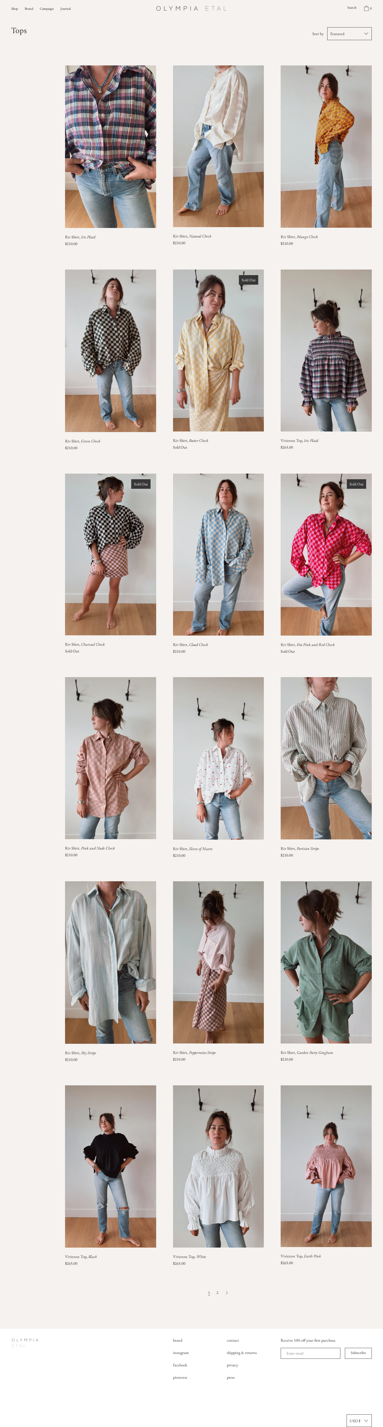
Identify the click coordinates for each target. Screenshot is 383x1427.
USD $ (355, 1420)
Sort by (318, 33)
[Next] (227, 1292)
